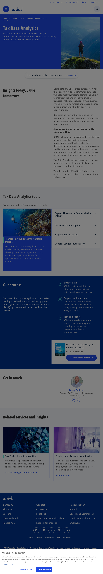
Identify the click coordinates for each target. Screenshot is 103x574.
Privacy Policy (8, 564)
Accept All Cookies (44, 569)
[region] (51, 561)
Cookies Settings (26, 569)
